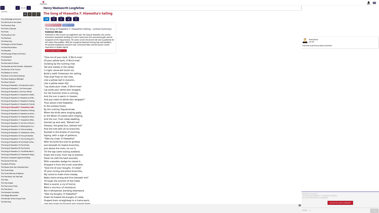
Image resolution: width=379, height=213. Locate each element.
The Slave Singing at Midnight (12, 79)
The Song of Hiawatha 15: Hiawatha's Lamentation (20, 132)
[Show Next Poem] (29, 8)
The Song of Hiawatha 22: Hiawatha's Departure (19, 154)
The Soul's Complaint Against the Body (15, 157)
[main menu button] (375, 2)
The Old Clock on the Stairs (11, 22)
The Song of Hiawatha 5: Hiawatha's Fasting (18, 101)
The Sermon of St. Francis (10, 69)
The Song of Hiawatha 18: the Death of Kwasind (19, 142)
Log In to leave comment (340, 203)
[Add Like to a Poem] (54, 19)
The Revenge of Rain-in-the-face (13, 54)
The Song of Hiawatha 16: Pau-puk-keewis (17, 136)
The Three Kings (7, 170)
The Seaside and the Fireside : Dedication (16, 66)
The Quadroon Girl (8, 35)
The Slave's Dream (8, 82)
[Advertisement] (148, 208)
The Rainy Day (6, 41)
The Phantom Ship (8, 25)
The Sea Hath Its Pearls (10, 63)
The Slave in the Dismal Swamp (13, 76)
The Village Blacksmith (9, 195)
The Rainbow (6, 38)
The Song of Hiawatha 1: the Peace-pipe (16, 88)
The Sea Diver (6, 60)
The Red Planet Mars (9, 47)
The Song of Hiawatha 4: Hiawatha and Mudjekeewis (21, 98)
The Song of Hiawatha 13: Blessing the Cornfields (19, 126)
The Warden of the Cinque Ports (13, 198)
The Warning (6, 202)
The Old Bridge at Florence (11, 19)
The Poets (4, 32)
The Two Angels (7, 183)
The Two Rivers (6, 189)
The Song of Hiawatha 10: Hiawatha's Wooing (18, 117)
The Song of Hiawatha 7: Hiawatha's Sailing (18, 107)
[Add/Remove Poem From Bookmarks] (61, 19)
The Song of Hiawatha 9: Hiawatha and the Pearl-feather (21, 113)
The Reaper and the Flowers (12, 44)
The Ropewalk (6, 57)
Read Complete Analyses (53, 51)
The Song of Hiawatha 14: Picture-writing (16, 129)
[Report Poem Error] (76, 19)
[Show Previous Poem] (18, 8)
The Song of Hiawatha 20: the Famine (15, 148)
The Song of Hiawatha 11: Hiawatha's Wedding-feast (21, 120)
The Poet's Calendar (8, 28)
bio (2, 8)
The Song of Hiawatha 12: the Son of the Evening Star (21, 123)
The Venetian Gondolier (10, 192)
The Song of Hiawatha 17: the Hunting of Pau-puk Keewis (21, 139)
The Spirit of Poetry (8, 164)
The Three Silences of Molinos (12, 173)
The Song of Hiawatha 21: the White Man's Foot (19, 151)
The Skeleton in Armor (9, 72)
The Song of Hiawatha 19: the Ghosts (15, 145)
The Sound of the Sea (9, 161)
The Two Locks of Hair (9, 186)
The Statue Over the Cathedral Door (15, 167)
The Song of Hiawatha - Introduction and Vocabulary (21, 85)
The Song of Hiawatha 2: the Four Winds (16, 91)
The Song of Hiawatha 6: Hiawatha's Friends (18, 104)
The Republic (6, 50)
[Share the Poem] (69, 19)
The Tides (4, 180)
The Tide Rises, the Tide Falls (12, 176)
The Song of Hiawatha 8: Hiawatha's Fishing (17, 110)
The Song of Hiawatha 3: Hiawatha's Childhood (19, 94)
